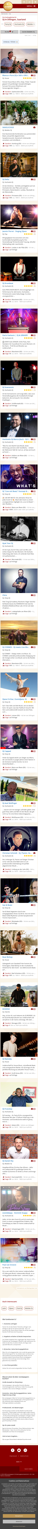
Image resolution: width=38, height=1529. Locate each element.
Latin (4, 1308)
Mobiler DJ (31, 24)
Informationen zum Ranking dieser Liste (27, 1288)
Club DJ (19, 1308)
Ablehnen (19, 1521)
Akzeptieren (19, 1516)
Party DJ (8, 24)
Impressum (13, 1456)
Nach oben (29, 1469)
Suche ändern (27, 32)
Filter (8, 32)
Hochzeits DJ (19, 24)
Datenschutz (24, 1456)
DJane (11, 1308)
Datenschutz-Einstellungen (19, 1526)
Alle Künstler (4, 14)
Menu (30, 6)
